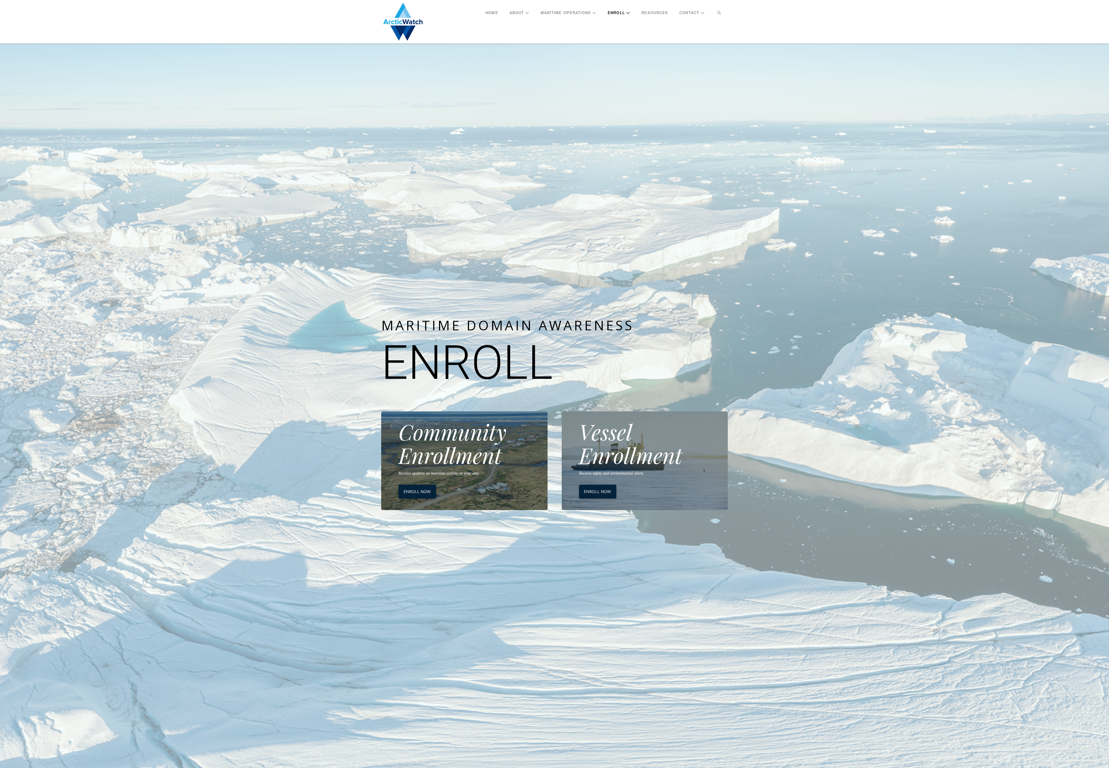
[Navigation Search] (719, 13)
